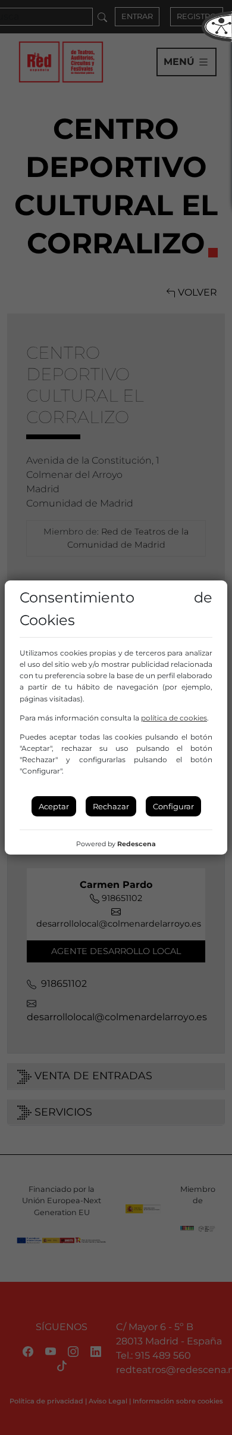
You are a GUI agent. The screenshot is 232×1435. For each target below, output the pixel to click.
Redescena (136, 844)
